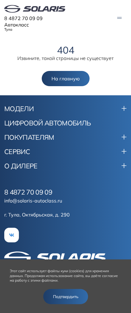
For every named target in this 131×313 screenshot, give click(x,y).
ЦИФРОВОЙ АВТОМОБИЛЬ (47, 123)
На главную (65, 79)
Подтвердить (65, 296)
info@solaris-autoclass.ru (33, 201)
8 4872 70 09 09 (23, 18)
